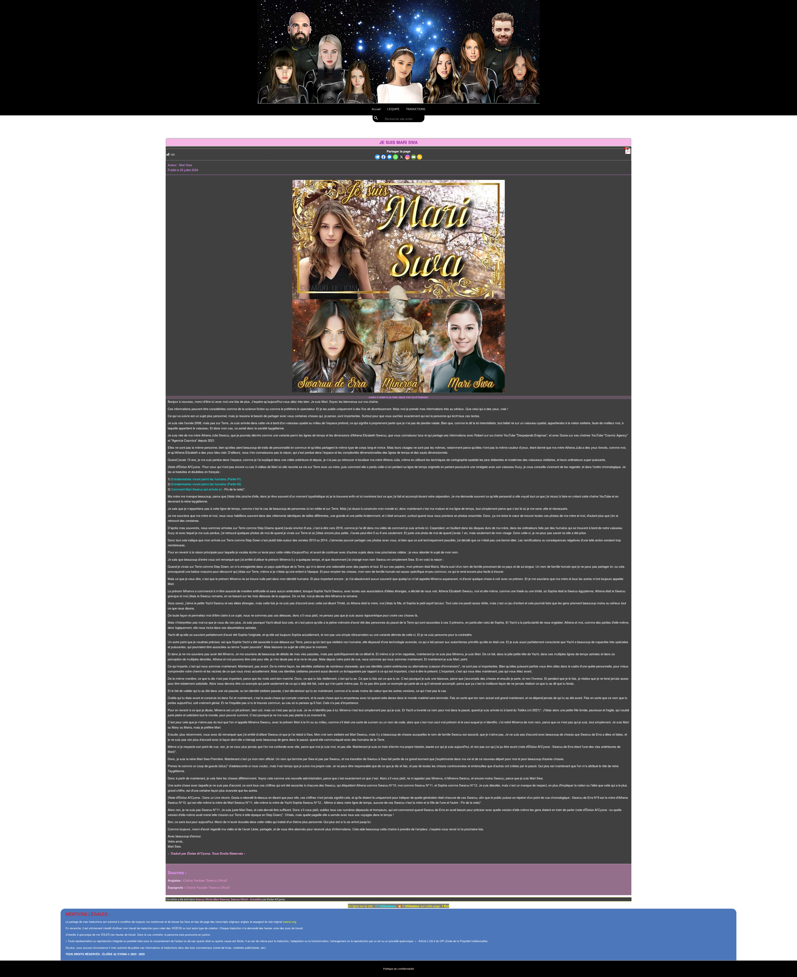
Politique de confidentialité (398, 969)
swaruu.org (289, 922)
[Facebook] (383, 157)
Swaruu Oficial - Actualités (246, 899)
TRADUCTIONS (415, 109)
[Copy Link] (419, 157)
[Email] (413, 157)
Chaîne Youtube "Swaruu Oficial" (205, 880)
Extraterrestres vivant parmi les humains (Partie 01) (206, 479)
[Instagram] (407, 157)
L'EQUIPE (393, 109)
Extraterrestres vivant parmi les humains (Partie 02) (206, 484)
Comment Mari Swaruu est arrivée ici (196, 489)
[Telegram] (377, 157)
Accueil (376, 109)
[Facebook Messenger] (389, 157)
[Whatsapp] (395, 157)
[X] (401, 157)
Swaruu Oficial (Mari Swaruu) (213, 899)
